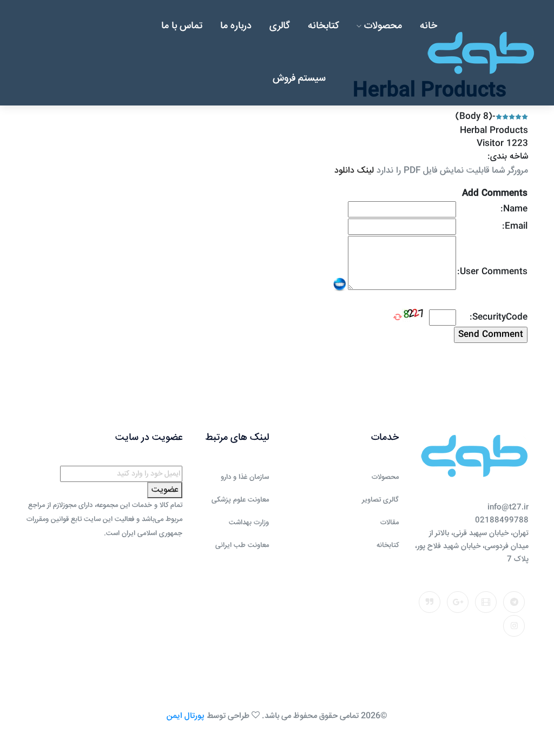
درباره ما (236, 26)
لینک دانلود (354, 170)
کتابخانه (323, 26)
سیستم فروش (299, 78)
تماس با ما (181, 26)
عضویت (164, 490)
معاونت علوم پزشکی (240, 499)
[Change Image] (397, 317)
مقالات (389, 522)
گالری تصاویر (380, 499)
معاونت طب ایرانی (242, 545)
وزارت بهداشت (249, 522)
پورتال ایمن (186, 716)
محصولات (381, 26)
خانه (428, 26)
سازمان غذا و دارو (245, 477)
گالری (279, 26)
